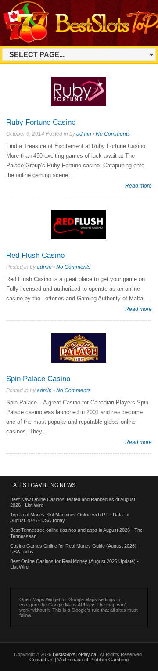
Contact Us (41, 659)
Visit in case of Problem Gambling (93, 659)
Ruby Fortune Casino (40, 122)
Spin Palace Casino (38, 379)
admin (83, 134)
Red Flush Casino (35, 255)
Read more (138, 185)
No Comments (113, 134)
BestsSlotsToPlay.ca (75, 654)
